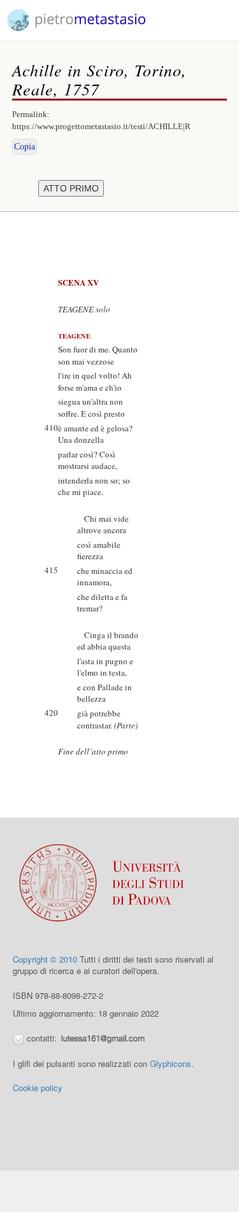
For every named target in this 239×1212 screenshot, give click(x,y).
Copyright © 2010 (45, 959)
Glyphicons (170, 1063)
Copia (24, 146)
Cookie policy (37, 1088)
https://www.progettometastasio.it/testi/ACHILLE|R (101, 126)
